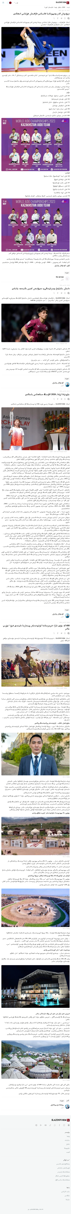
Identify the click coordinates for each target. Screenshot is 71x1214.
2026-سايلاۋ (61, 8)
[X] (54, 19)
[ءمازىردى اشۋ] (3, 2)
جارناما (68, 1200)
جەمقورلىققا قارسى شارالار (62, 1176)
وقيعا (55, 8)
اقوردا (45, 8)
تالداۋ (68, 1145)
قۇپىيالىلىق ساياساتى (63, 1168)
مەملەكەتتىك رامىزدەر (64, 1172)
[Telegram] (61, 19)
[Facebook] (58, 19)
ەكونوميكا (67, 1149)
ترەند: (68, 7)
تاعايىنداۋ (51, 8)
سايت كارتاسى (65, 1192)
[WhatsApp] (65, 19)
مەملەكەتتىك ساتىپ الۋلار (62, 1180)
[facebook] (59, 1125)
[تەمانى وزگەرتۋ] (9, 2)
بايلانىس (67, 1196)
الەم (68, 1101)
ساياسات (67, 1141)
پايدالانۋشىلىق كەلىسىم (63, 1164)
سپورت (67, 273)
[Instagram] (68, 19)
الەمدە (68, 1153)
